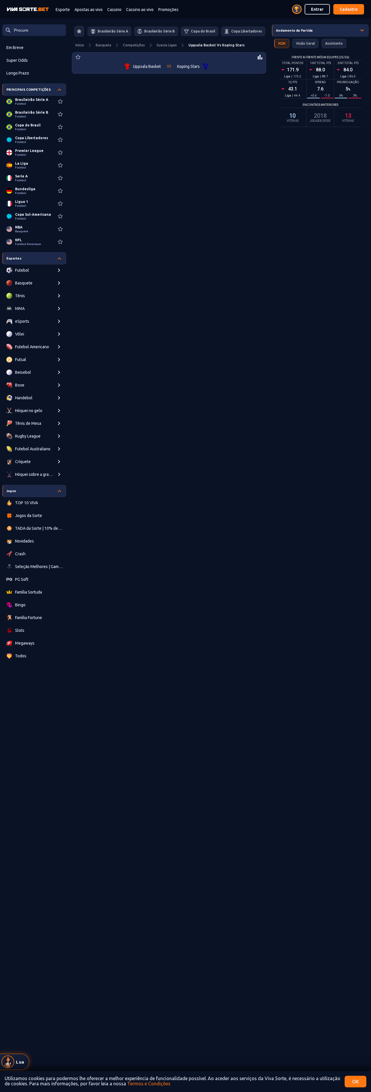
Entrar (317, 9)
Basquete (103, 45)
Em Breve (14, 47)
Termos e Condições (148, 1083)
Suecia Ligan (167, 45)
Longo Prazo (17, 73)
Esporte (63, 9)
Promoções (168, 9)
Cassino (114, 9)
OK (355, 1081)
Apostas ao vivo (88, 9)
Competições (134, 45)
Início (79, 45)
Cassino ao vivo (140, 9)
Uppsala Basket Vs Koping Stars (216, 45)
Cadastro (349, 9)
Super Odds (17, 60)
